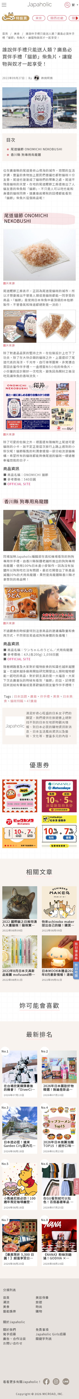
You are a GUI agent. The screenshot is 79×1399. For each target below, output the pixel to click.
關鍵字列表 (44, 1338)
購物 (39, 1311)
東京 (38, 18)
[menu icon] (4, 5)
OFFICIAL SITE (18, 484)
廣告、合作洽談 (14, 1338)
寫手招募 (9, 1334)
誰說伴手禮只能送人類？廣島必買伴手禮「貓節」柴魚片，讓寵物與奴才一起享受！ (38, 35)
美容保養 (42, 1297)
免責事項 (42, 1329)
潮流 (6, 1302)
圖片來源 (9, 283)
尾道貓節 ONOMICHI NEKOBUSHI (36, 149)
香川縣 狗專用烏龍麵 (26, 154)
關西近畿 (56, 18)
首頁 (5, 33)
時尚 (39, 1306)
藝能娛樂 (9, 1311)
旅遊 (39, 1302)
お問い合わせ (13, 1343)
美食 (17, 33)
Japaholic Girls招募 (51, 1334)
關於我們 (9, 1329)
